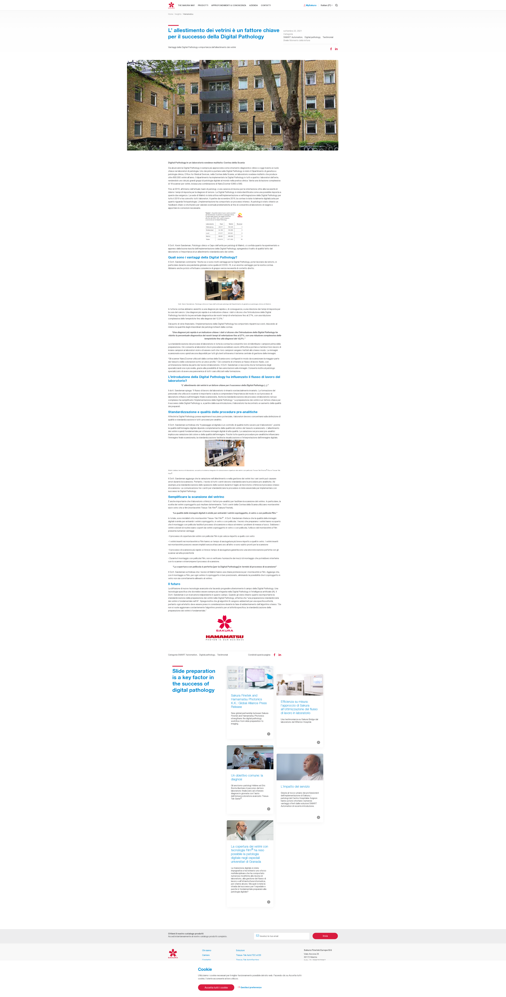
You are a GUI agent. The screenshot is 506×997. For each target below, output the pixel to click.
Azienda (253, 5)
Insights (178, 14)
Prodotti (203, 5)
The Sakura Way (186, 5)
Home (170, 14)
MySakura (311, 5)
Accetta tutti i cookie (216, 987)
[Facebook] (331, 49)
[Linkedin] (336, 49)
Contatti (266, 5)
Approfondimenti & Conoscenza (228, 5)
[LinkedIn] (279, 654)
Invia (325, 936)
